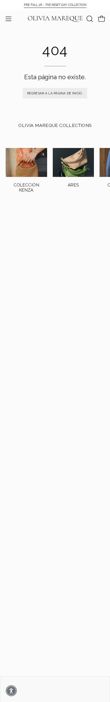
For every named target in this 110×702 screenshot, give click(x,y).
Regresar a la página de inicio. (55, 93)
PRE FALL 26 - (55, 5)
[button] (89, 19)
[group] (55, 5)
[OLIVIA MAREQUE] (55, 19)
